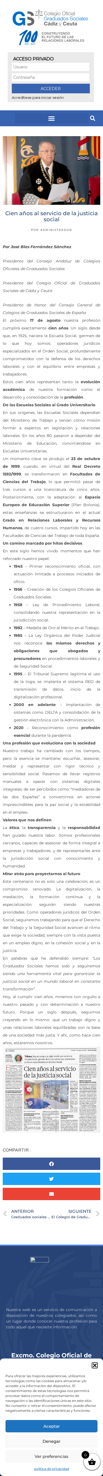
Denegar (51, 1441)
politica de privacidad (51, 1469)
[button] (95, 1365)
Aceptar (51, 1426)
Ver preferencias (51, 1456)
